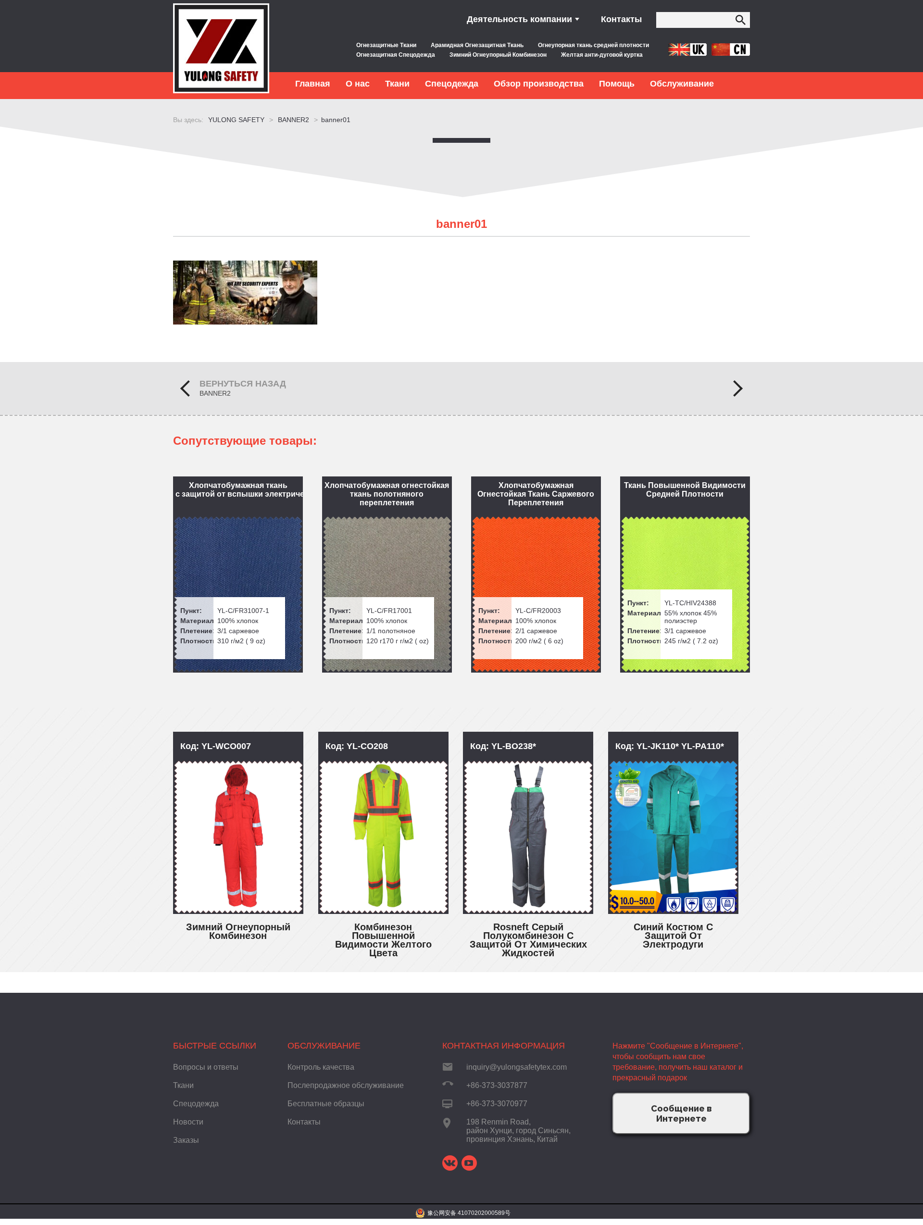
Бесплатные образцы (325, 1104)
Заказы (186, 1140)
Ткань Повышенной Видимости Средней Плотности (685, 489)
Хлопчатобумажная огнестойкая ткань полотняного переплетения (386, 494)
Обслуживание (324, 1045)
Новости (188, 1122)
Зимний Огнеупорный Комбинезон (498, 54)
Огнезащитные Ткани (386, 45)
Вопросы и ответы (205, 1067)
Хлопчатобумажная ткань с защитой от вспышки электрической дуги (239, 489)
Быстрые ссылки (214, 1045)
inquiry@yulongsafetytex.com (516, 1067)
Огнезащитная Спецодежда (395, 54)
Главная (312, 83)
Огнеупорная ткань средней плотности (593, 45)
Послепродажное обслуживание (345, 1085)
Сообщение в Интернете (681, 1113)
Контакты (621, 19)
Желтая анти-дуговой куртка (602, 54)
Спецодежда (196, 1104)
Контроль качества (320, 1067)
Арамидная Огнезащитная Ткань (477, 45)
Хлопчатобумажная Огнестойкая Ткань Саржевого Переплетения (535, 494)
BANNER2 (215, 393)
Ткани (183, 1085)
